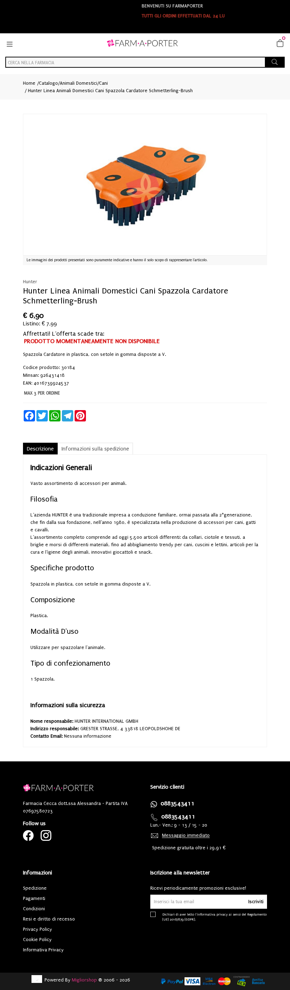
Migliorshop (84, 980)
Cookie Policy (37, 939)
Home (29, 83)
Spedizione (35, 888)
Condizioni (34, 908)
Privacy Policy (37, 929)
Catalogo (48, 83)
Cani (103, 83)
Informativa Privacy (43, 949)
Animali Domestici (78, 83)
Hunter (30, 281)
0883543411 (178, 803)
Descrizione (40, 449)
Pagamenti (34, 898)
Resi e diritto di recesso (49, 919)
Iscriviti (255, 901)
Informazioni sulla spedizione (95, 449)
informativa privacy (212, 914)
